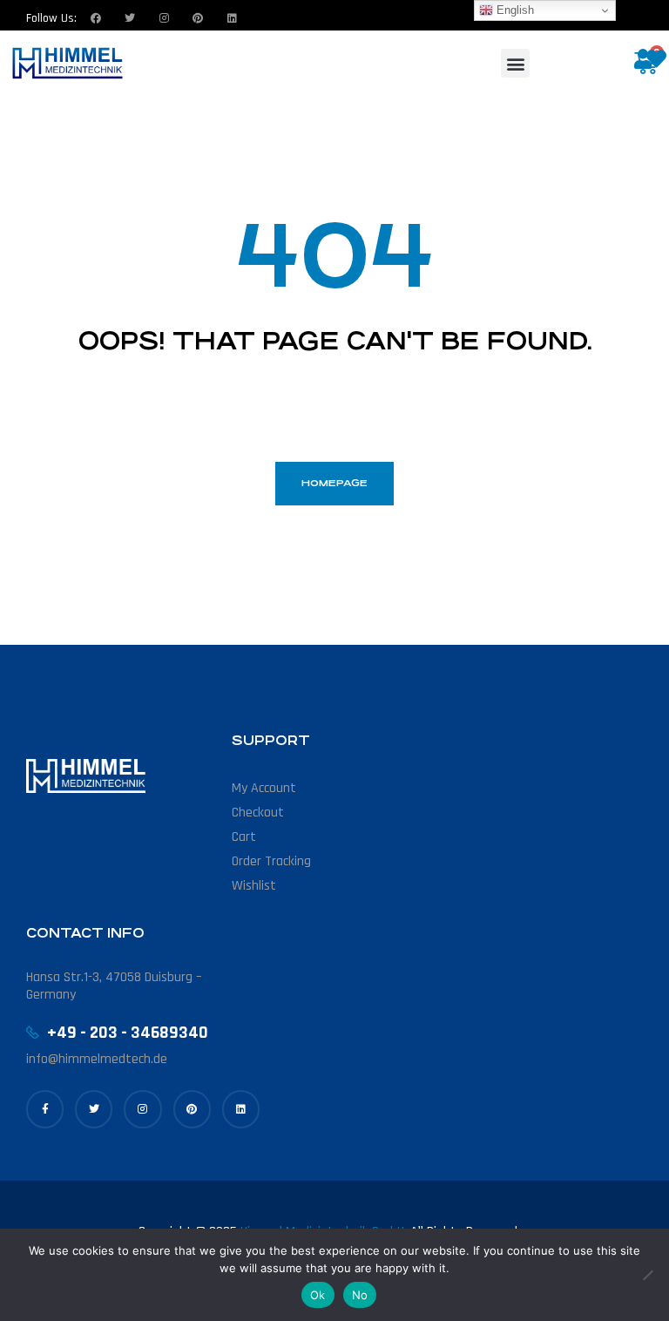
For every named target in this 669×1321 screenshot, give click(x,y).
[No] (647, 1275)
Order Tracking (271, 861)
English (513, 10)
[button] (515, 63)
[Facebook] (95, 18)
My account (264, 788)
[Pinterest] (192, 1109)
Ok (318, 1295)
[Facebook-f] (45, 1109)
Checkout (258, 812)
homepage (334, 483)
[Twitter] (129, 18)
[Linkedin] (231, 18)
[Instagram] (163, 18)
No (360, 1295)
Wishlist (254, 886)
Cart (244, 837)
